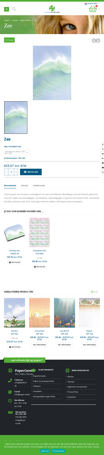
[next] (98, 41)
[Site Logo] (52, 9)
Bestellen (33, 172)
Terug (10, 40)
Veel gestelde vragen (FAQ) (44, 396)
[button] (6, 9)
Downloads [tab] (39, 185)
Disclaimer (72, 397)
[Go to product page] (14, 232)
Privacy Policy (73, 392)
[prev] (94, 41)
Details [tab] (24, 185)
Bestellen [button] (16, 262)
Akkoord (45, 451)
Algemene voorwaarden (77, 387)
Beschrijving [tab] (10, 185)
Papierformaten (39, 376)
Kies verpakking (39, 345)
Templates (37, 391)
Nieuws (71, 376)
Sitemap (71, 382)
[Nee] (100, 447)
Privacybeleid (58, 451)
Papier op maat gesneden (43, 381)
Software (36, 386)
